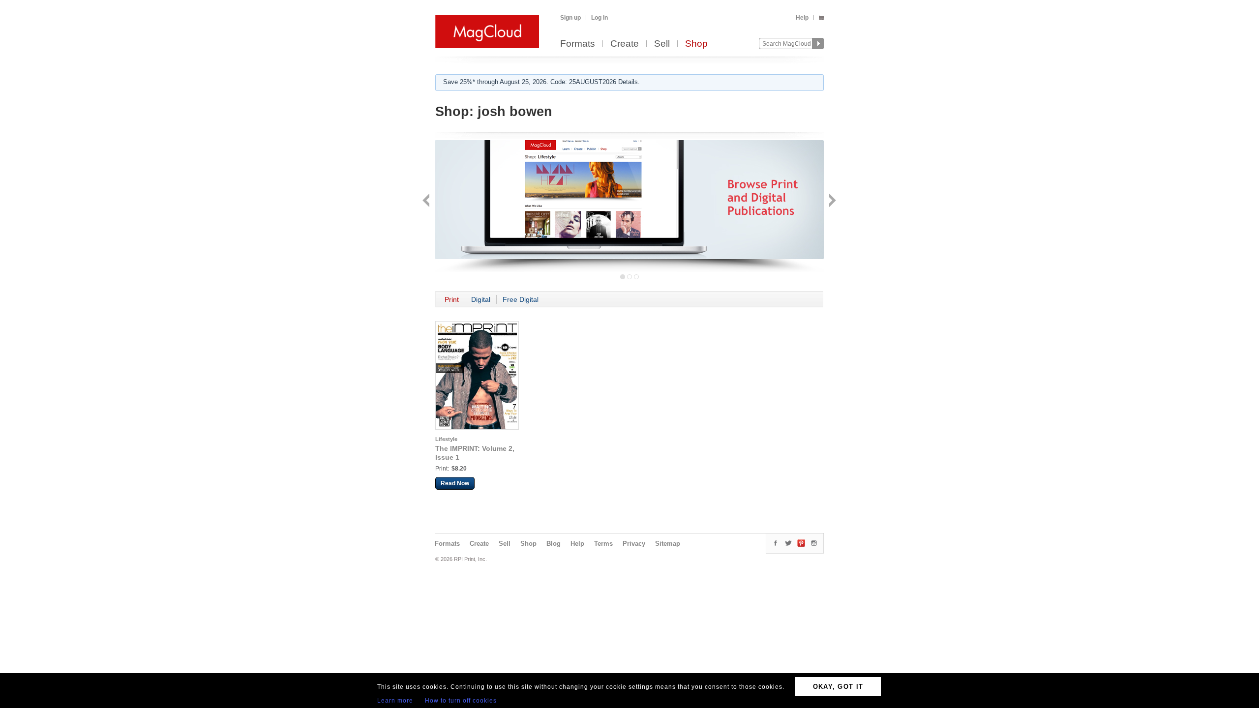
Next (831, 201)
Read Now (455, 483)
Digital (480, 299)
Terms (603, 543)
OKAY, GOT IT (838, 686)
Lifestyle (446, 439)
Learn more (395, 700)
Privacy (634, 543)
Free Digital (521, 299)
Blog (553, 543)
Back (427, 201)
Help (802, 17)
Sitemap (667, 543)
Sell (662, 44)
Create (624, 44)
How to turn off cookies (461, 700)
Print (452, 299)
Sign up (570, 17)
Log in (599, 17)
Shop (696, 44)
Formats (577, 44)
